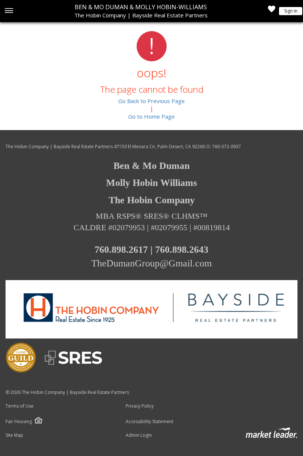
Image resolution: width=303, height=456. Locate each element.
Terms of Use (20, 406)
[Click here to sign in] (271, 11)
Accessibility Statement (149, 422)
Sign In (290, 11)
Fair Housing (19, 421)
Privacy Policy (140, 406)
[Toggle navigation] (8, 11)
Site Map (14, 435)
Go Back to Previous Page (151, 101)
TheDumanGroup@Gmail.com (151, 263)
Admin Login (139, 435)
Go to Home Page (151, 116)
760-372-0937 (226, 146)
